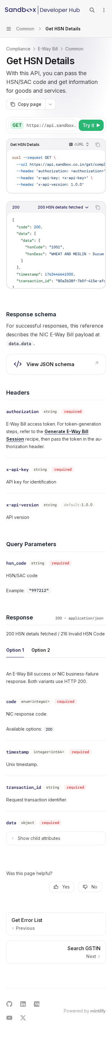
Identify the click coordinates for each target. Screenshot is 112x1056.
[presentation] (51, 125)
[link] (56, 364)
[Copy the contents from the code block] (98, 145)
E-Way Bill (48, 48)
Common (74, 48)
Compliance (18, 48)
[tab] (15, 650)
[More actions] (104, 10)
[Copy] (71, 125)
